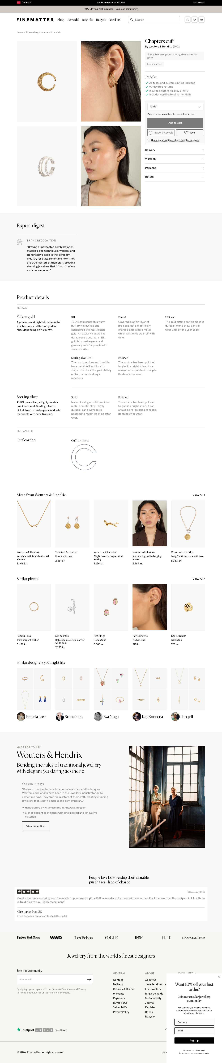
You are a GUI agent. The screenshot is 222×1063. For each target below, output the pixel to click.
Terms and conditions (191, 1050)
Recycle (101, 20)
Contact (118, 980)
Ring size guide (154, 993)
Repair (149, 1012)
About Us (150, 980)
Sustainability (153, 998)
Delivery (118, 984)
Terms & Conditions (62, 989)
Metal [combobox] (153, 106)
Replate (150, 1007)
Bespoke (87, 20)
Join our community (127, 9)
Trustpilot (62, 916)
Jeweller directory (156, 984)
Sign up (194, 1040)
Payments (119, 998)
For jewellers (199, 3)
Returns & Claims (123, 989)
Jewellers (115, 20)
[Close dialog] (219, 976)
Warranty (118, 993)
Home (20, 32)
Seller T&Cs (120, 1007)
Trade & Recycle (163, 132)
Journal (149, 1002)
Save (192, 132)
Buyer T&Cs (120, 1002)
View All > (199, 495)
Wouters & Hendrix (51, 32)
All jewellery (32, 32)
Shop (61, 20)
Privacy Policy (121, 1012)
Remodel (73, 20)
